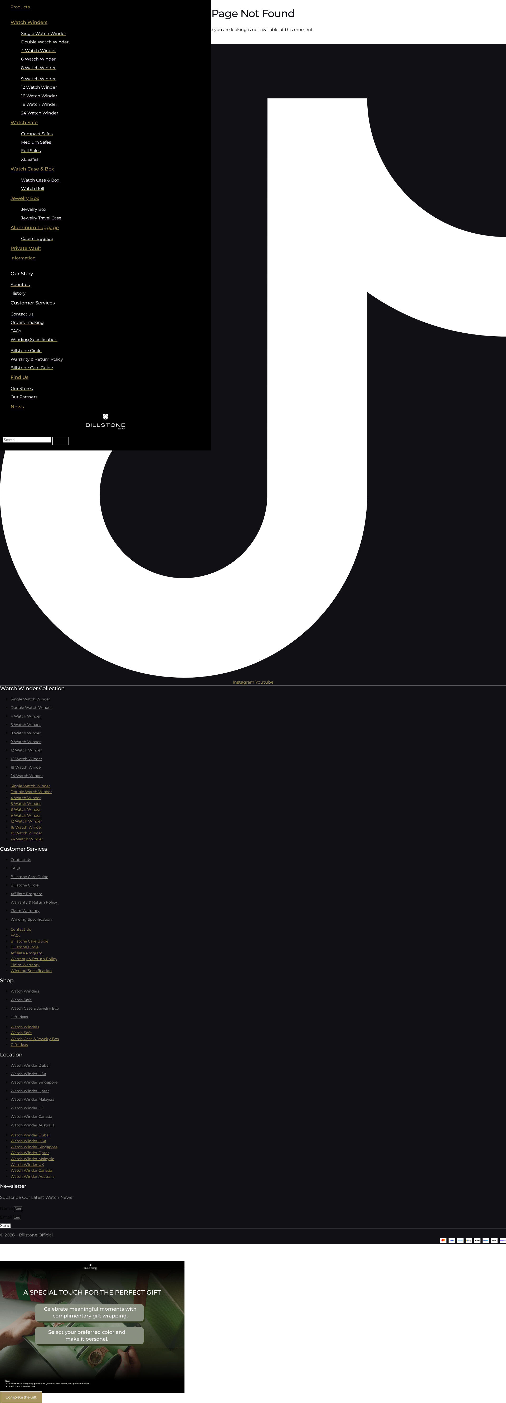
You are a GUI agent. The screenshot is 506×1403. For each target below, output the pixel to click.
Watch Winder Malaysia (32, 1099)
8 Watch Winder (26, 733)
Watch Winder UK (27, 1108)
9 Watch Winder (26, 741)
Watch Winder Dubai (30, 1065)
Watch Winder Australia (33, 1125)
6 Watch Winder (26, 724)
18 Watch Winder (26, 767)
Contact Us (21, 859)
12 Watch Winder (26, 750)
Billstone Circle (24, 885)
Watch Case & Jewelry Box (35, 1008)
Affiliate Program (26, 893)
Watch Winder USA (28, 1073)
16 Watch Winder (26, 758)
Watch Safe (21, 1000)
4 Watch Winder (26, 716)
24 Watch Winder (27, 775)
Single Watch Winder (30, 699)
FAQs (16, 868)
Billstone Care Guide (29, 876)
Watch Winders (25, 991)
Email (6, 1217)
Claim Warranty (25, 910)
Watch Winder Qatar (30, 1091)
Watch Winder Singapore (34, 1082)
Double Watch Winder (31, 707)
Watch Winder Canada (31, 1116)
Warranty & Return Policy (34, 902)
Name (7, 1208)
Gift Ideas (19, 1017)
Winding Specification (31, 919)
